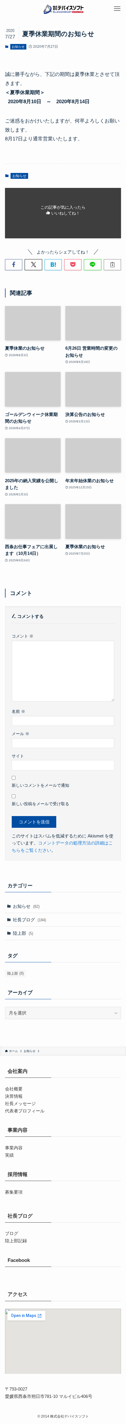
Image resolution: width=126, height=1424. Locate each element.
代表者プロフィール (25, 1110)
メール (20, 733)
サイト (18, 756)
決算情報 (14, 1096)
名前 (18, 711)
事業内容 (14, 1147)
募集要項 (14, 1192)
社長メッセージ (20, 1103)
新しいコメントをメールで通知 (40, 785)
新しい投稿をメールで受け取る (40, 803)
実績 (9, 1155)
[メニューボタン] (117, 9)
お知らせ (18, 46)
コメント (22, 636)
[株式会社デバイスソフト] (63, 9)
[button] (13, 264)
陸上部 (23, 933)
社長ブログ (29, 919)
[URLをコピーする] (112, 264)
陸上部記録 (16, 1240)
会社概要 (14, 1088)
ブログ (11, 1233)
